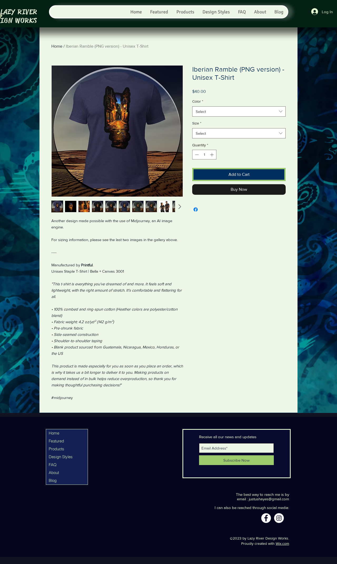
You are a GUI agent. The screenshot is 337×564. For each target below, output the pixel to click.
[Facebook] (266, 518)
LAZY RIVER (18, 12)
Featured (56, 440)
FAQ (53, 464)
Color (197, 101)
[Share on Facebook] (195, 209)
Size (196, 123)
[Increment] (212, 154)
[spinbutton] (204, 154)
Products (56, 448)
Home (56, 46)
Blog (53, 480)
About (54, 472)
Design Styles (61, 456)
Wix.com (282, 543)
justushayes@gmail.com (269, 499)
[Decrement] (196, 154)
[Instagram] (279, 518)
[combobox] (239, 111)
